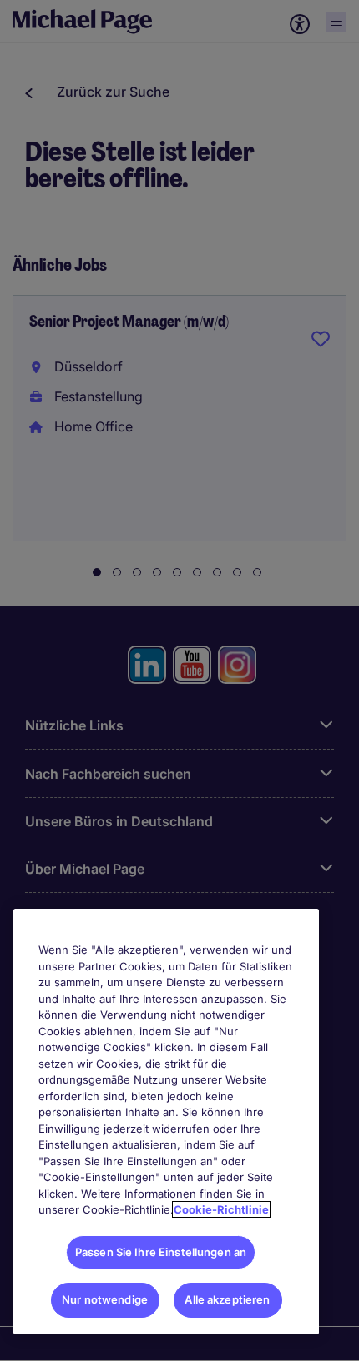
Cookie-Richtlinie (221, 1209)
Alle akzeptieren (227, 1299)
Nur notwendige (105, 1299)
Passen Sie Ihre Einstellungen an (160, 1252)
